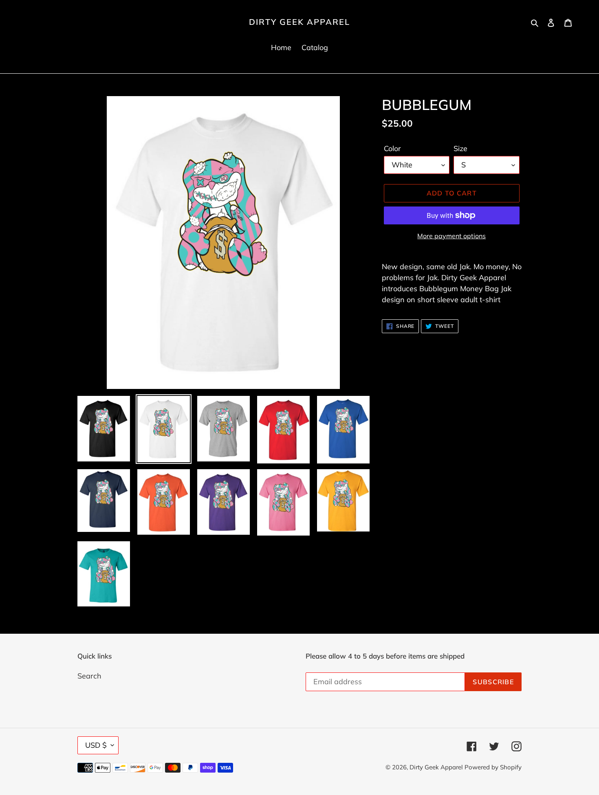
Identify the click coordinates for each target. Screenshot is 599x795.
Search (89, 676)
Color (392, 148)
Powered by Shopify (493, 767)
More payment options (451, 236)
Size (460, 148)
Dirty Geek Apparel (299, 22)
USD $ (96, 745)
